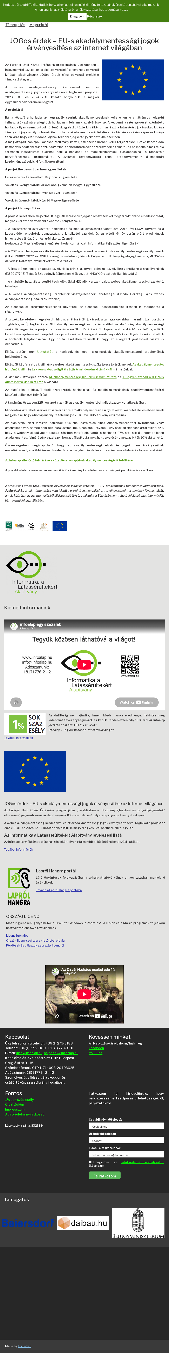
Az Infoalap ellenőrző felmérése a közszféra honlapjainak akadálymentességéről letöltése (69, 460)
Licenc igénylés (17, 935)
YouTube (95, 1053)
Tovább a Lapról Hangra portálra (59, 890)
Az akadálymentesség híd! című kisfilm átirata (83, 377)
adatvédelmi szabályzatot (142, 1162)
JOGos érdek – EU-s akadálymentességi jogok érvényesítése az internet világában (84, 44)
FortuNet (24, 1346)
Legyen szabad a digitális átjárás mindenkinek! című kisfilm (73, 369)
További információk (18, 737)
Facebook (96, 1048)
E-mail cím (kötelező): (105, 1148)
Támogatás (15, 25)
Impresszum (15, 1109)
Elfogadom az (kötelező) (126, 1163)
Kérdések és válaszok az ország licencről (35, 945)
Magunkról (38, 25)
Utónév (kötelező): (102, 1133)
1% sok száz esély (19, 1100)
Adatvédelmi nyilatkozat (24, 1114)
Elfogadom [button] (77, 16)
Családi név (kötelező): (105, 1119)
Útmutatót (45, 351)
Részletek (94, 16)
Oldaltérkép (14, 1104)
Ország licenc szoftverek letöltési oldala (35, 940)
